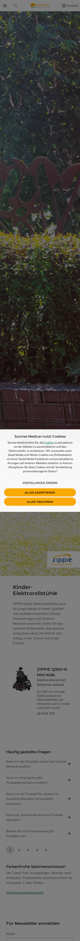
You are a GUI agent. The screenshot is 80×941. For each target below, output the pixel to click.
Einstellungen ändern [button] (40, 482)
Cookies (49, 442)
